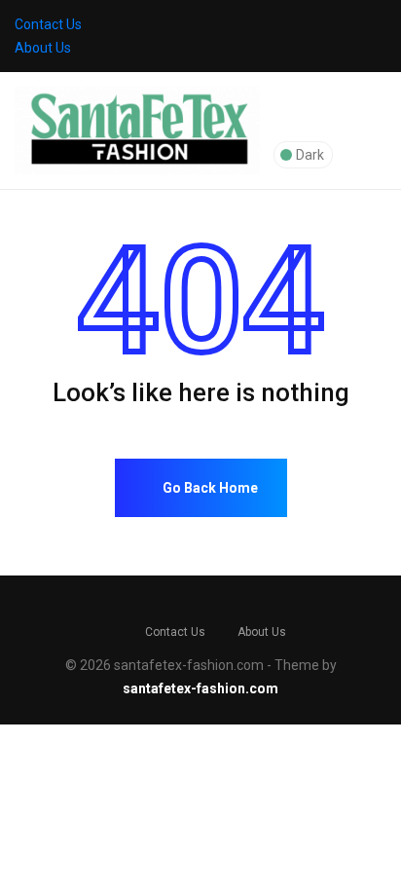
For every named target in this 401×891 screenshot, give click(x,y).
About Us (43, 48)
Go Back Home (209, 488)
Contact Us (48, 24)
